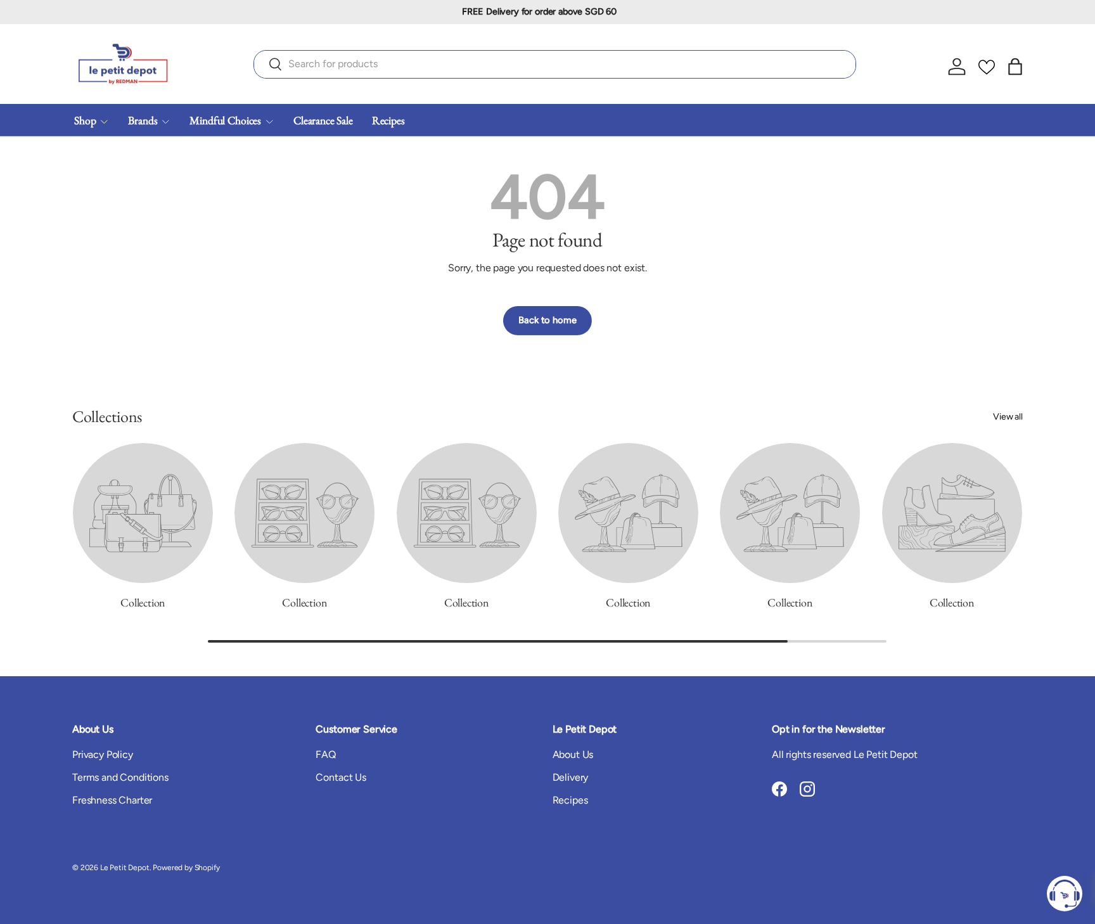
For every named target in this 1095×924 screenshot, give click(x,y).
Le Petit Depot (125, 867)
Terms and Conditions (120, 777)
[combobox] (554, 63)
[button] (1015, 66)
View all (1008, 416)
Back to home (547, 320)
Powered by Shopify (186, 867)
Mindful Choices (225, 120)
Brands (142, 120)
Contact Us (341, 777)
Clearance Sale (323, 120)
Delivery (571, 777)
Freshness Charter (112, 800)
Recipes (388, 120)
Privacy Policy (102, 754)
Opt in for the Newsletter (828, 729)
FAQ (326, 754)
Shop (85, 120)
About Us (573, 754)
